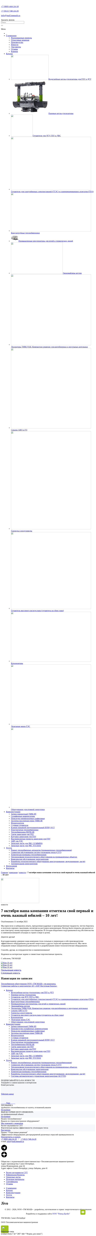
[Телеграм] (4, 1150)
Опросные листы (13, 1177)
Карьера (14, 51)
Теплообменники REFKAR (22, 832)
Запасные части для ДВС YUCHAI (26, 846)
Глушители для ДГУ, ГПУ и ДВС (25, 997)
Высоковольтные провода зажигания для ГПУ (30, 839)
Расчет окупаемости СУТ (17, 1172)
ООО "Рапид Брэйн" (61, 1214)
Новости (14, 45)
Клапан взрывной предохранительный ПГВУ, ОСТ (33, 827)
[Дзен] (4, 1157)
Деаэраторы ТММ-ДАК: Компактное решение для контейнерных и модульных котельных (49, 1008)
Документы (16, 47)
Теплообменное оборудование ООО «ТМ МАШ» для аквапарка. (28, 984)
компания (13, 872)
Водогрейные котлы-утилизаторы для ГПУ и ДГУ (32, 992)
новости (22, 872)
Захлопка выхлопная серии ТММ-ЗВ (26, 821)
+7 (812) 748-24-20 (10, 11)
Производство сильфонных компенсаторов (29, 1029)
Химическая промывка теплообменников (28, 855)
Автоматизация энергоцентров (24, 864)
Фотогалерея (11, 866)
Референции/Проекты (15, 1175)
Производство (17, 42)
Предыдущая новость (11, 970)
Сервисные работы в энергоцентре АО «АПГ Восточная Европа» (29, 986)
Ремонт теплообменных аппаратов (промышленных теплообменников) (41, 850)
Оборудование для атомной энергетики (28, 1022)
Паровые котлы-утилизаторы (23, 995)
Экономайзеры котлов (20, 1006)
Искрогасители (17, 823)
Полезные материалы (15, 1179)
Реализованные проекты (21, 38)
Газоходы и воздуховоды (21, 1013)
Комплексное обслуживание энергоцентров (29, 859)
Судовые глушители (19, 825)
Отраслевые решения (20, 40)
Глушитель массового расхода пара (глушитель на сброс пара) (37, 1015)
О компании (11, 36)
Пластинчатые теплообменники (24, 830)
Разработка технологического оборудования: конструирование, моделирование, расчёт (48, 861)
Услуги (9, 848)
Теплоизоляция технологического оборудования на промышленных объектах (44, 857)
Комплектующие (13, 812)
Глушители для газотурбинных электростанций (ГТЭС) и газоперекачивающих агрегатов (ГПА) (52, 999)
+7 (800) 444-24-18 (10, 6)
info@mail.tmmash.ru (10, 15)
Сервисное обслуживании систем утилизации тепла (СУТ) (36, 852)
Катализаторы (17, 1017)
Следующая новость (10, 973)
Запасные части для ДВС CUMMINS (26, 843)
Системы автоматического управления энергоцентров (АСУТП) (38, 1076)
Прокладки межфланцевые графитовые (28, 818)
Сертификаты (12, 1182)
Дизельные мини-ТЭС (20, 1020)
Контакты (10, 868)
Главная (4, 872)
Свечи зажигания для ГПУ (22, 834)
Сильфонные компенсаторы (23, 816)
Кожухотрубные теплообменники (25, 1001)
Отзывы (14, 49)
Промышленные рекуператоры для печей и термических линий (38, 1004)
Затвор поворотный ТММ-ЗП (23, 814)
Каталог (9, 54)
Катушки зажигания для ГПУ (23, 837)
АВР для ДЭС (17, 841)
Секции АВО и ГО (19, 1011)
